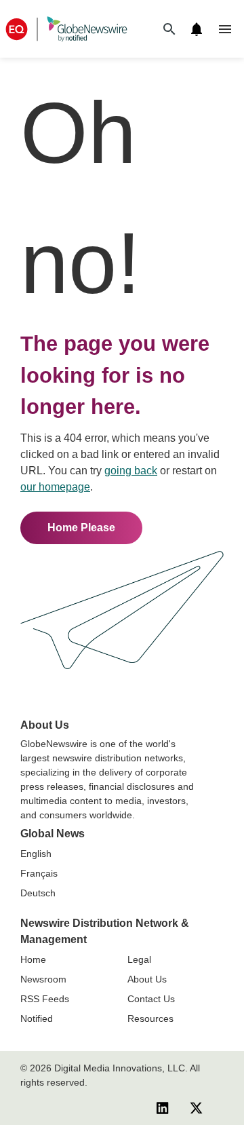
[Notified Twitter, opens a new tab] (196, 1107)
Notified (36, 1018)
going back (130, 470)
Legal (139, 959)
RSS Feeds (44, 998)
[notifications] (196, 29)
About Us (147, 979)
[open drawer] (225, 29)
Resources (150, 1018)
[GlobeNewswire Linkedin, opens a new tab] (163, 1107)
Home (33, 959)
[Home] (66, 29)
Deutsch (38, 893)
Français (39, 873)
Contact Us (151, 998)
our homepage (55, 487)
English (36, 853)
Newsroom (43, 979)
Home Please (81, 527)
